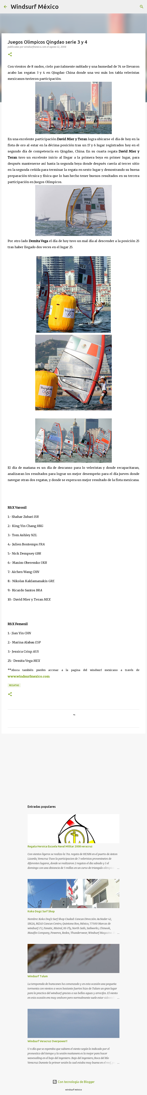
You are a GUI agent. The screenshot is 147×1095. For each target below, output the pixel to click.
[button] (10, 54)
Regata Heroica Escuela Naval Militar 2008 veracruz (60, 846)
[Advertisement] (73, 766)
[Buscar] (64, 6)
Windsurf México (35, 6)
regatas (14, 685)
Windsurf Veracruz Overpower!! (47, 1041)
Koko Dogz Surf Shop (41, 911)
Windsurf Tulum (38, 976)
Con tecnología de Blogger (76, 1082)
